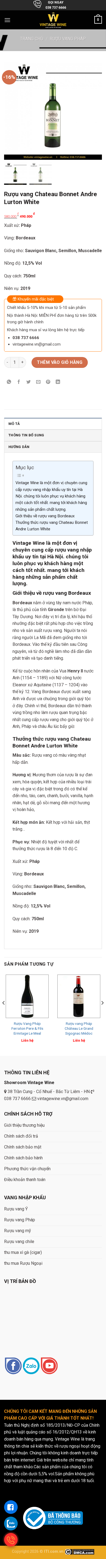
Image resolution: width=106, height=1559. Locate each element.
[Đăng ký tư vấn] (11, 1507)
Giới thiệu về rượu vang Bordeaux (45, 516)
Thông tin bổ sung (26, 435)
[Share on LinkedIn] (58, 382)
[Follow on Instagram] (31, 1366)
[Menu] (7, 20)
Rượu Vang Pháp (68, 38)
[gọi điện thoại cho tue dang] (11, 1540)
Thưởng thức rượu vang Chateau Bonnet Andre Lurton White (51, 525)
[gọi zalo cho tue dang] (11, 1523)
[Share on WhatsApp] (9, 382)
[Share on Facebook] (18, 382)
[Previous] (4, 1013)
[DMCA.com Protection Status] (79, 1551)
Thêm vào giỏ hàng (59, 362)
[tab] (53, 423)
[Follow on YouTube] (49, 1366)
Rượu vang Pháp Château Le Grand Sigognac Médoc (79, 1028)
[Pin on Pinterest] (48, 382)
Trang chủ (31, 38)
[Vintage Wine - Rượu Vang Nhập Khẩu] (53, 20)
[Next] (102, 1013)
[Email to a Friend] (38, 382)
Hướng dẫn (18, 447)
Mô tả (14, 424)
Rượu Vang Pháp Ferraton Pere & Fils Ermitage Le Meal (27, 1028)
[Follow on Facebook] (13, 1366)
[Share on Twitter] (28, 382)
